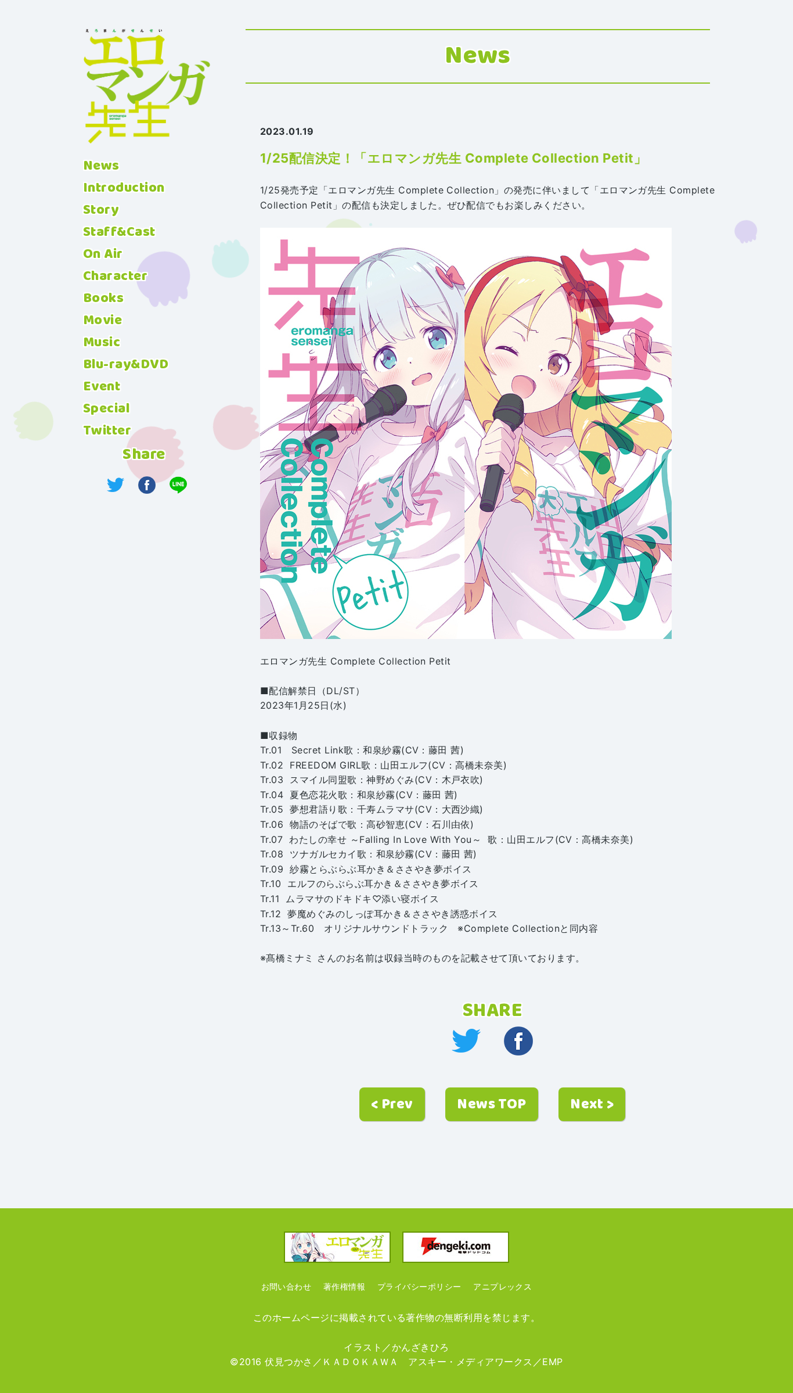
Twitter (107, 431)
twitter (466, 1040)
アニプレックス (502, 1286)
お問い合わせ (286, 1286)
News (101, 166)
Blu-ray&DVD (125, 365)
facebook (518, 1040)
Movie (102, 321)
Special (106, 409)
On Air (103, 254)
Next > (592, 1104)
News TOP (492, 1104)
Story (100, 210)
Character (115, 276)
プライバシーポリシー (419, 1286)
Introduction (124, 188)
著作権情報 (344, 1286)
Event (101, 387)
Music (101, 343)
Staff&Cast (119, 232)
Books (103, 299)
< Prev (392, 1104)
